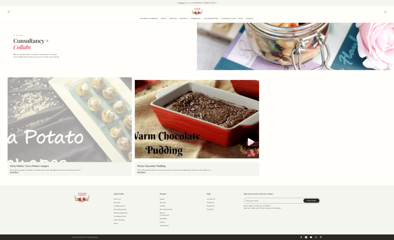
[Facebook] (301, 237)
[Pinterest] (321, 237)
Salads (162, 222)
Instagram (210, 202)
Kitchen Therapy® (78, 237)
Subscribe (311, 200)
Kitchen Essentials (120, 213)
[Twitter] (316, 237)
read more (14, 172)
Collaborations (119, 206)
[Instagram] (306, 237)
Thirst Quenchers (166, 209)
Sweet (162, 199)
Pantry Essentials (120, 209)
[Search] (8, 11)
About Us (117, 199)
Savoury (163, 202)
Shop (116, 223)
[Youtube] (311, 237)
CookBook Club (120, 216)
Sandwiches (164, 225)
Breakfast (163, 219)
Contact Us (211, 199)
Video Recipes (119, 220)
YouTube (210, 209)
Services (117, 202)
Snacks (162, 206)
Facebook (210, 206)
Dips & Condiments (164, 214)
